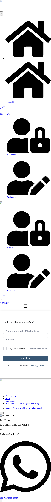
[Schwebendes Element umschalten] (1, 500)
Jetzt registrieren (37, 365)
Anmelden (25, 358)
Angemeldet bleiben (16, 348)
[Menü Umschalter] (1, 13)
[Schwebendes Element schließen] (2, 413)
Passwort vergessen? (39, 348)
